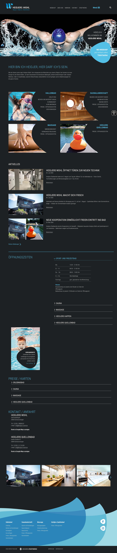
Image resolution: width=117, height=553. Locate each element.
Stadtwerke (83, 8)
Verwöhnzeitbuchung (49, 131)
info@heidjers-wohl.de (21, 425)
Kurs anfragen (51, 104)
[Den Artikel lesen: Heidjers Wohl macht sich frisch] (25, 214)
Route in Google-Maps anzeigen (20, 429)
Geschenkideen (51, 109)
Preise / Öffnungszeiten (48, 107)
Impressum (51, 549)
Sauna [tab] (59, 303)
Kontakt (74, 8)
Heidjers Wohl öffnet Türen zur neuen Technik (73, 170)
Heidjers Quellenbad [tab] (65, 322)
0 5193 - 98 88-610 (19, 423)
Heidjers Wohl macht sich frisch (64, 195)
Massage (52, 125)
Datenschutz (59, 549)
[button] (7, 477)
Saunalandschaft (99, 93)
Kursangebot (51, 102)
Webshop (53, 8)
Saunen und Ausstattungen (99, 97)
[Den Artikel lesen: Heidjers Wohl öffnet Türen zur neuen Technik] (25, 189)
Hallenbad (51, 93)
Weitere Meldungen (13, 244)
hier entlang (29, 363)
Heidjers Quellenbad (102, 126)
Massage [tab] (60, 310)
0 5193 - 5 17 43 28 (19, 445)
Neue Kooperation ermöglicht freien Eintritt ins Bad (76, 220)
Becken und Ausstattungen (47, 99)
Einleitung (52, 97)
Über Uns (60, 8)
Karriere (67, 8)
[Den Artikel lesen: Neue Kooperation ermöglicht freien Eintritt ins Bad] (25, 239)
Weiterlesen (49, 182)
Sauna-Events (103, 102)
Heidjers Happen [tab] (63, 316)
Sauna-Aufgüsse (102, 99)
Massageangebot (50, 129)
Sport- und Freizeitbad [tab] (66, 258)
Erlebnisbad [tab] (18, 382)
